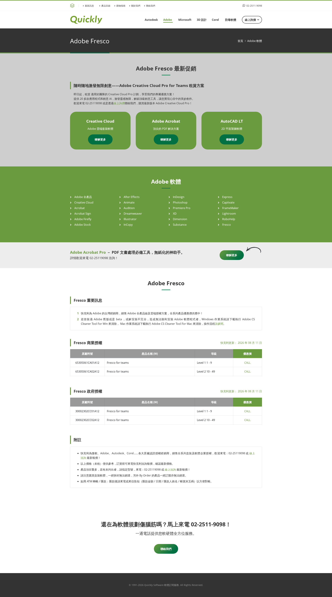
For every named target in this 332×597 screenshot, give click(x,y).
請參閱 (219, 324)
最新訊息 (89, 5)
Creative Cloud (83, 202)
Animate (129, 202)
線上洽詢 (170, 469)
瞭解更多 (100, 139)
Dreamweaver (133, 213)
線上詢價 (250, 20)
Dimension (180, 219)
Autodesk (151, 20)
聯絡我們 (150, 5)
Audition (129, 208)
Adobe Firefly (82, 219)
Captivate (228, 202)
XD (175, 213)
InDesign (178, 197)
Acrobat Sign (82, 213)
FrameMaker (230, 208)
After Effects (132, 197)
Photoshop (180, 202)
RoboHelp (228, 219)
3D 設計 (202, 20)
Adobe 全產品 (83, 197)
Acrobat (79, 208)
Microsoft (184, 20)
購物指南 (120, 5)
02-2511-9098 (254, 5)
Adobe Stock (82, 225)
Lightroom (229, 213)
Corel (215, 20)
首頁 (240, 41)
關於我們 (135, 5)
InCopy (128, 225)
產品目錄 (105, 5)
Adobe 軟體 (254, 41)
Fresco (226, 225)
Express (227, 197)
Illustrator (130, 219)
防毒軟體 (230, 20)
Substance (180, 225)
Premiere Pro (181, 208)
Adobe (167, 20)
